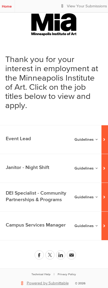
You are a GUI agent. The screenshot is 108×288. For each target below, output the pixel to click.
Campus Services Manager (36, 225)
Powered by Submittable (48, 283)
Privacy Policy (67, 274)
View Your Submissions (87, 6)
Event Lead (18, 138)
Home (7, 6)
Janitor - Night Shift (27, 167)
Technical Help (40, 274)
